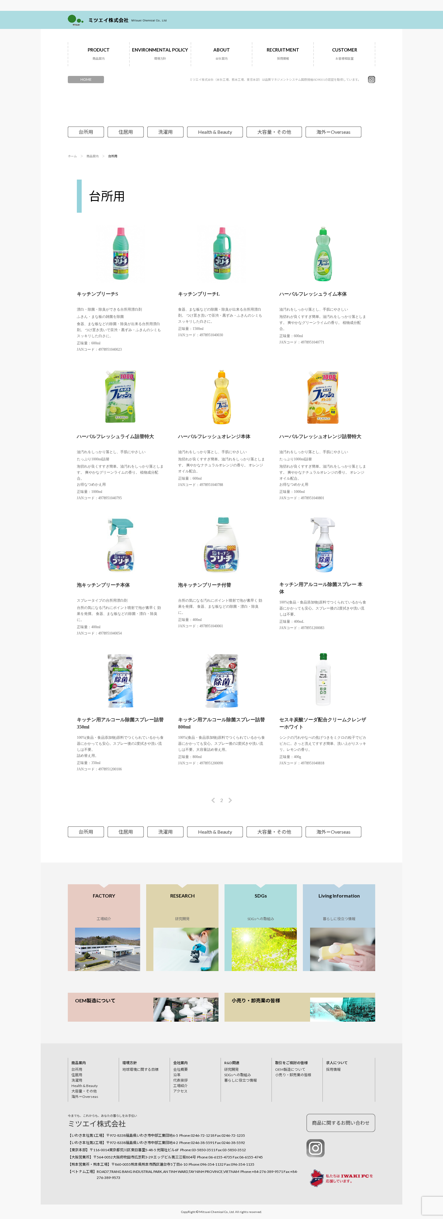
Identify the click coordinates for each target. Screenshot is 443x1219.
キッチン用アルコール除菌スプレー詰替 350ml (120, 723)
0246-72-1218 (202, 1135)
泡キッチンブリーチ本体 (103, 585)
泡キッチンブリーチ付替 (204, 585)
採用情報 (333, 1069)
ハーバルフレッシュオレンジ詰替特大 (320, 436)
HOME (86, 79)
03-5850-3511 (203, 1150)
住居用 (125, 132)
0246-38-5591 (202, 1142)
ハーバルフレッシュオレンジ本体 (214, 436)
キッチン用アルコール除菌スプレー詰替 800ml (221, 723)
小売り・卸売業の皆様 (256, 1000)
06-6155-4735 (220, 1157)
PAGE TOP (419, 1166)
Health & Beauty (215, 132)
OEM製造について (95, 1000)
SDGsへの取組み (237, 1075)
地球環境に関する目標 (140, 1069)
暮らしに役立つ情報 (240, 1080)
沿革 (177, 1075)
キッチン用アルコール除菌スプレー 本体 (321, 588)
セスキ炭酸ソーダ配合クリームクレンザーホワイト (322, 723)
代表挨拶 (180, 1080)
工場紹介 (180, 1085)
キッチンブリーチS (97, 293)
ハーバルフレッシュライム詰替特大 (115, 436)
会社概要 (180, 1069)
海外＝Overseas (333, 132)
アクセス (180, 1091)
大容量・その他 (274, 132)
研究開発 (231, 1069)
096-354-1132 (212, 1164)
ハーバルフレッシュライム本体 (313, 293)
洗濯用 (165, 132)
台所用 (86, 132)
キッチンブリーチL (199, 293)
